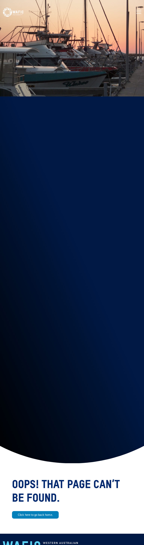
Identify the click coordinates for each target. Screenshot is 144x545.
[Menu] (138, 12)
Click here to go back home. (35, 514)
